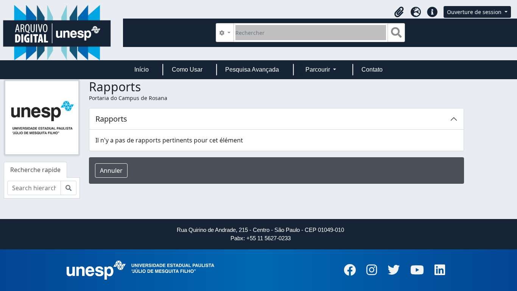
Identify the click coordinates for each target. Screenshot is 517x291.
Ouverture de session (475, 12)
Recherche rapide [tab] (35, 170)
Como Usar (187, 69)
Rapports (111, 119)
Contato (372, 69)
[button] (399, 12)
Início (141, 69)
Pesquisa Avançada (252, 69)
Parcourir (318, 69)
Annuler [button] (111, 170)
